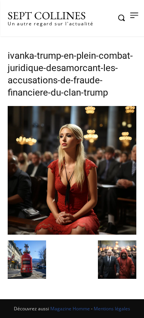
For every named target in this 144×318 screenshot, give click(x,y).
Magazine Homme (70, 308)
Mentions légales (112, 308)
